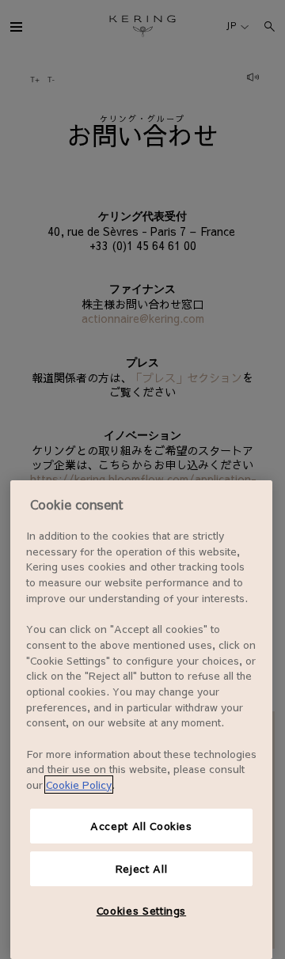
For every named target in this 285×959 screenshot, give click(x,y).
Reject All (142, 868)
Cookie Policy (79, 784)
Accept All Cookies (141, 825)
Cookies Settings (142, 910)
